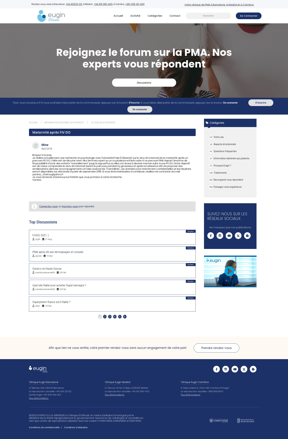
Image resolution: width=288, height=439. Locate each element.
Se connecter (139, 109)
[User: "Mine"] (35, 146)
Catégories (155, 16)
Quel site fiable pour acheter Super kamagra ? (59, 285)
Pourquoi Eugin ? (220, 165)
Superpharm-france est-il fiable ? (51, 302)
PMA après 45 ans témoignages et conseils (57, 252)
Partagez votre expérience (225, 187)
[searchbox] (208, 16)
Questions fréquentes (223, 151)
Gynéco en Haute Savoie (47, 268)
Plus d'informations (38, 398)
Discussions (144, 82)
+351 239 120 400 (134, 4)
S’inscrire (260, 102)
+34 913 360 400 (103, 4)
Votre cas (216, 137)
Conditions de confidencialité (44, 427)
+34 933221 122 (74, 4)
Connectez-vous (48, 206)
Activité (135, 16)
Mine (45, 145)
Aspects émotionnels (223, 144)
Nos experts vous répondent (226, 179)
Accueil (118, 16)
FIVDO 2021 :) (40, 235)
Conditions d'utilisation (76, 427)
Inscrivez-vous (70, 206)
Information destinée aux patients (230, 158)
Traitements (218, 172)
